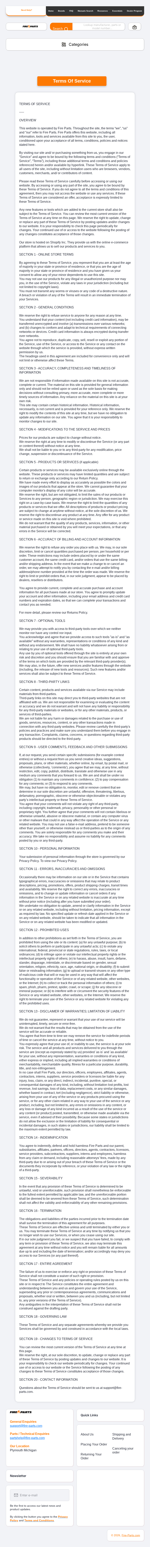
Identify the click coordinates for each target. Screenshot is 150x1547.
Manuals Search (85, 11)
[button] (134, 27)
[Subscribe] (63, 1495)
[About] (39, 1411)
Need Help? (26, 10)
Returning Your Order (91, 1456)
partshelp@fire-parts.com (27, 1438)
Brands (61, 11)
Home (51, 11)
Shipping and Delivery (121, 1436)
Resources (102, 11)
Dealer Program (134, 11)
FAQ (71, 11)
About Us (87, 1434)
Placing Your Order (94, 1444)
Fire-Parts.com (131, 1535)
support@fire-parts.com (26, 1425)
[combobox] (87, 27)
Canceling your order (122, 1450)
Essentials (117, 11)
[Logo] (26, 27)
